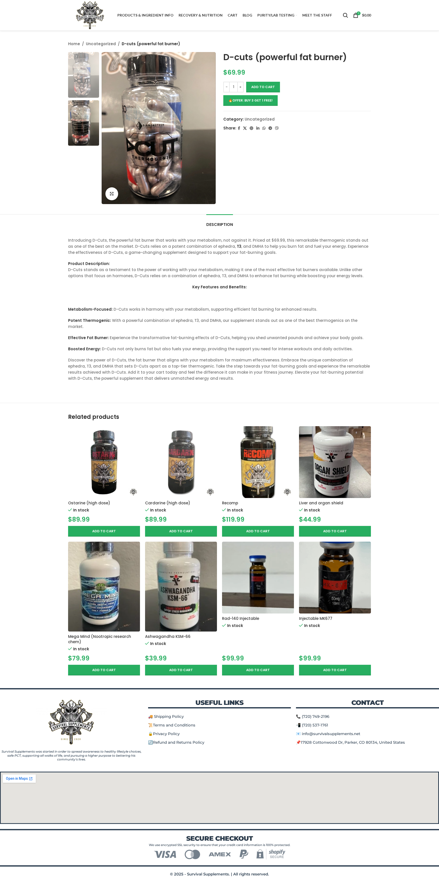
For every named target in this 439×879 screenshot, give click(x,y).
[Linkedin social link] (258, 128)
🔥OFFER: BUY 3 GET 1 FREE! (250, 100)
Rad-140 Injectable (240, 618)
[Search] (345, 15)
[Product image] (104, 462)
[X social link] (245, 128)
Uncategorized (101, 43)
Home (74, 43)
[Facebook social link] (239, 128)
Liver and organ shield (321, 503)
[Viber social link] (277, 128)
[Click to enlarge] (111, 193)
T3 (239, 246)
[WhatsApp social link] (264, 128)
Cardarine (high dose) (167, 503)
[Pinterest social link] (251, 128)
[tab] (219, 222)
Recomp (230, 503)
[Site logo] (90, 15)
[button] (104, 531)
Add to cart (263, 87)
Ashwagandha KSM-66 (168, 636)
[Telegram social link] (270, 128)
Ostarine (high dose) (89, 503)
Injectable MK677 (315, 618)
